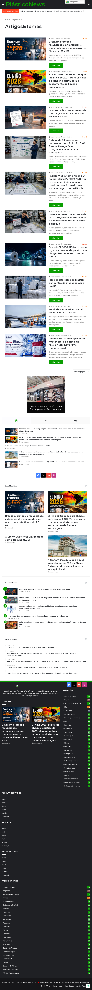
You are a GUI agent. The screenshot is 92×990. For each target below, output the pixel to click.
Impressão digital (70, 764)
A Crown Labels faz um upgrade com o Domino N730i (27, 446)
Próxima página (79, 372)
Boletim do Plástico (71, 761)
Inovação (67, 725)
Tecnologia (68, 732)
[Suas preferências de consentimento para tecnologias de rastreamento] (88, 986)
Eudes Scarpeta (55, 39)
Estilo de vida (69, 771)
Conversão (68, 729)
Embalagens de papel (72, 782)
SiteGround (86, 982)
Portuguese (73, 2)
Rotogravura (68, 754)
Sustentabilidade (70, 696)
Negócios (67, 700)
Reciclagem (68, 736)
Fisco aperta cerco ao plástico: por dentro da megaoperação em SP (67, 283)
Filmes (66, 743)
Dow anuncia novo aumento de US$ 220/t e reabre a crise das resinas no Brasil (67, 113)
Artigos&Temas (69, 714)
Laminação (68, 739)
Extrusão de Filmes (71, 779)
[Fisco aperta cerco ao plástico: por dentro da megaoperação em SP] (25, 287)
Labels (66, 775)
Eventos (67, 721)
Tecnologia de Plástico (72, 703)
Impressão (68, 746)
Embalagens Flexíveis (72, 718)
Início (9, 20)
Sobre (4, 806)
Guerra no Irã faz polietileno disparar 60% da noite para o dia (44, 589)
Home (4, 799)
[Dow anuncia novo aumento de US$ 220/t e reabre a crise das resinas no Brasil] (25, 117)
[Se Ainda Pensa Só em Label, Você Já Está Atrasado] (25, 316)
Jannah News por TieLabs (49, 982)
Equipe (4, 809)
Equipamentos (69, 757)
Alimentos (68, 711)
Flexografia (68, 750)
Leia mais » (56, 65)
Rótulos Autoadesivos (72, 786)
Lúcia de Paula (55, 71)
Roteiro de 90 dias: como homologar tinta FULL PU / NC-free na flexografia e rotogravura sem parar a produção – (67, 146)
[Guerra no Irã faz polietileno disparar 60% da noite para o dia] (11, 591)
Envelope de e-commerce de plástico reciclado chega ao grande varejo (38, 616)
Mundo (66, 707)
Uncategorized (69, 768)
